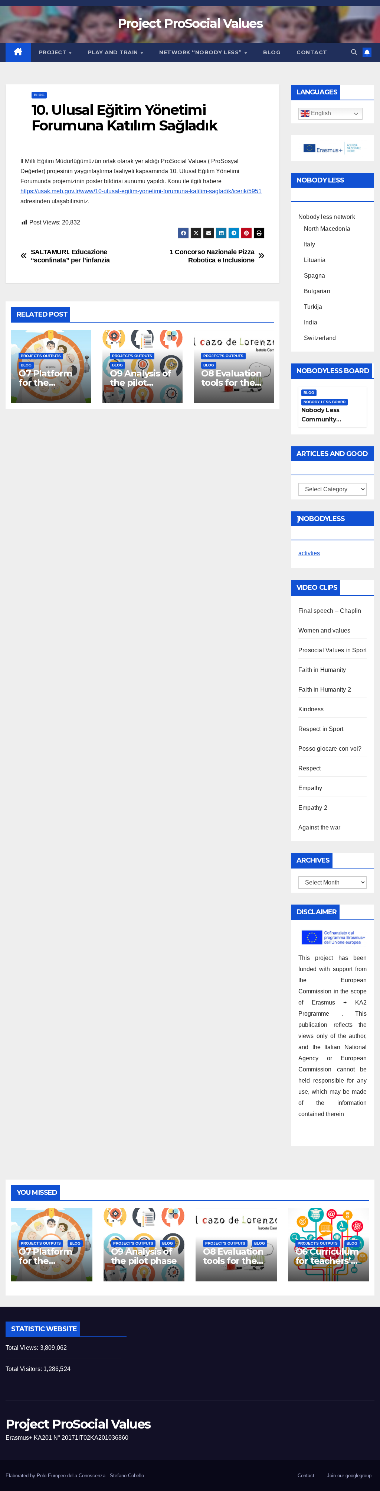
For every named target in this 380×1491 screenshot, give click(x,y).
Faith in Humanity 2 (324, 689)
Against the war (319, 827)
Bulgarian (317, 291)
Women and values (324, 630)
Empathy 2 (312, 808)
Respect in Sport (320, 729)
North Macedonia (327, 229)
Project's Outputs (41, 356)
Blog (271, 52)
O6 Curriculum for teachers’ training (326, 1260)
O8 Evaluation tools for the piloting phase (232, 382)
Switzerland (320, 338)
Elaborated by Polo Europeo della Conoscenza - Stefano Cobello (75, 1475)
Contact (312, 52)
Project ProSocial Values (190, 23)
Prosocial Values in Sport (332, 650)
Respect (309, 768)
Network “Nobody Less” (201, 52)
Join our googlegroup (349, 1475)
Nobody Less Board (324, 402)
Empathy (310, 788)
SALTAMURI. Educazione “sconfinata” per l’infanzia (70, 256)
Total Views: (23, 1348)
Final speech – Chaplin (329, 611)
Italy (309, 244)
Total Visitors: (24, 1369)
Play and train (114, 52)
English (320, 113)
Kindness (311, 709)
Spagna (314, 275)
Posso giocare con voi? (329, 749)
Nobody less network (326, 217)
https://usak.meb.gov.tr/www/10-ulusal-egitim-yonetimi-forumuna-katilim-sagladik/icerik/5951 (141, 191)
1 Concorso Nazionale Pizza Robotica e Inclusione (212, 256)
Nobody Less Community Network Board (323, 419)
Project (53, 52)
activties (309, 553)
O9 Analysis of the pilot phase (140, 382)
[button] (354, 52)
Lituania (315, 260)
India (310, 322)
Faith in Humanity (322, 670)
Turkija (313, 307)
